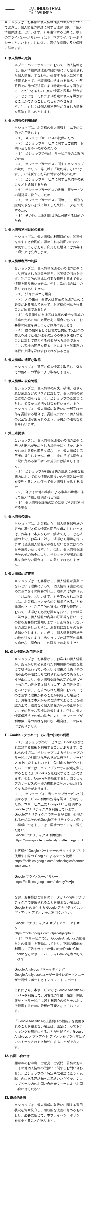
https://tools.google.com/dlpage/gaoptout (44, 933)
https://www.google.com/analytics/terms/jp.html (48, 840)
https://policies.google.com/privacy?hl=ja (44, 882)
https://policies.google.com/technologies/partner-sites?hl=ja (49, 863)
